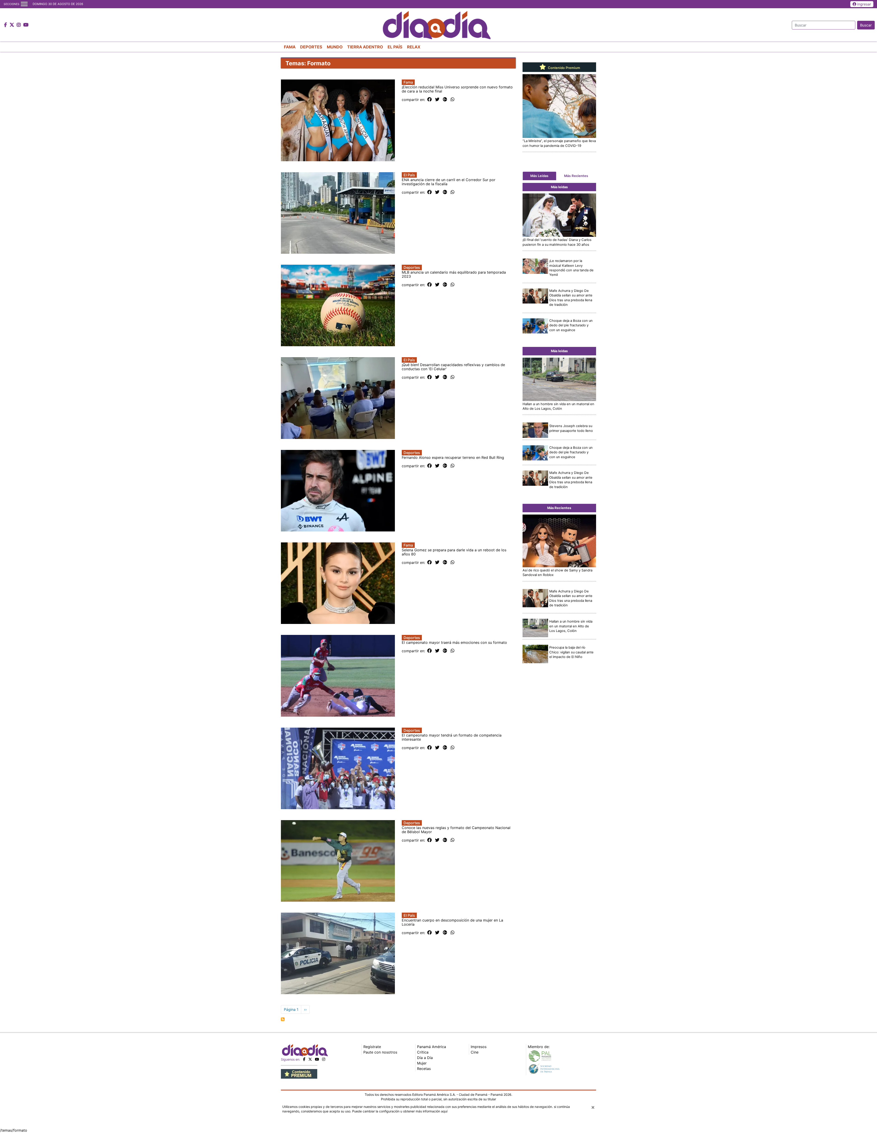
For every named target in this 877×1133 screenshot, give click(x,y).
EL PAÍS (395, 47)
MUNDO (335, 47)
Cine (474, 1052)
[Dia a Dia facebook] (6, 25)
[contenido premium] (299, 1073)
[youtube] (317, 1059)
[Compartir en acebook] (429, 99)
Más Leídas (539, 176)
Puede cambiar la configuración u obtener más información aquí (399, 1111)
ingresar (864, 4)
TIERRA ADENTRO (365, 47)
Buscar (866, 25)
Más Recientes (576, 176)
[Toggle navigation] (24, 4)
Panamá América (431, 1046)
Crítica (422, 1052)
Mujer (422, 1063)
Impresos (478, 1046)
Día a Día (425, 1057)
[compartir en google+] (445, 99)
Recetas (424, 1068)
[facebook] (304, 1059)
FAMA (290, 47)
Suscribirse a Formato (283, 1019)
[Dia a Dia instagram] (19, 25)
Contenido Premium (563, 68)
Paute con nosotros (380, 1052)
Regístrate (372, 1046)
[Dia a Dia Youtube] (26, 25)
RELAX (413, 47)
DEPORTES (311, 47)
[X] (310, 1059)
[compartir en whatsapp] (452, 99)
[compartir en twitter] (437, 99)
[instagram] (323, 1059)
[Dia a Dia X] (12, 25)
